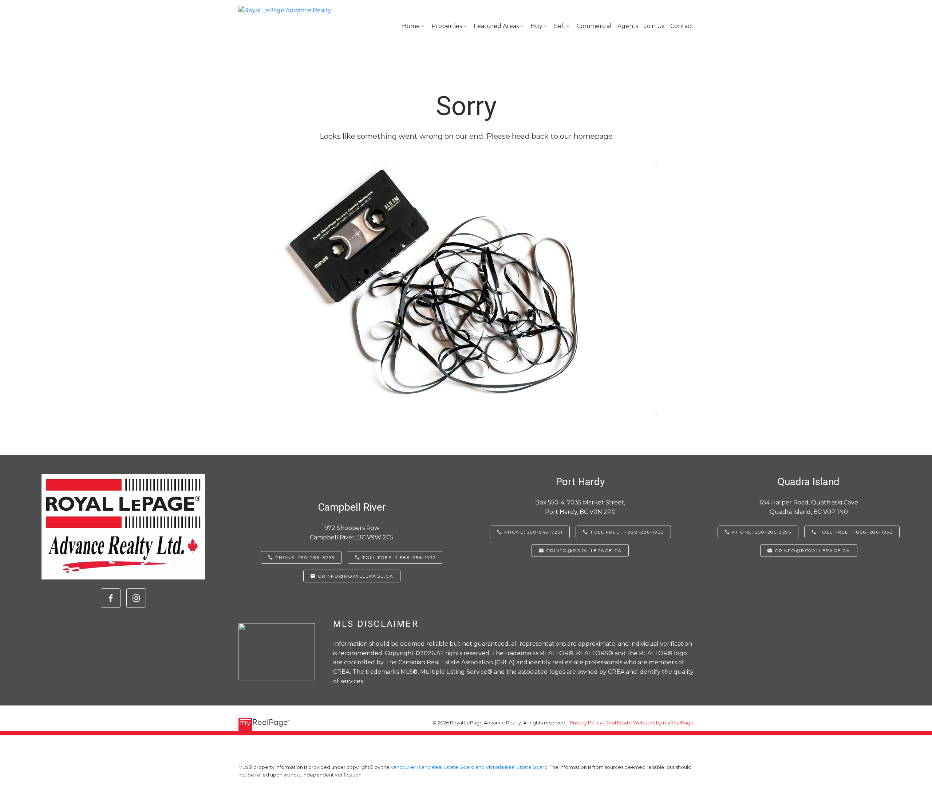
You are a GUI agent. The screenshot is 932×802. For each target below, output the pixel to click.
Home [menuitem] (411, 26)
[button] (111, 598)
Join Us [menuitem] (654, 26)
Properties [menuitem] (446, 26)
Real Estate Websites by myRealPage (649, 723)
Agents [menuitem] (627, 26)
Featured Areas (496, 26)
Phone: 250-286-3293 (305, 557)
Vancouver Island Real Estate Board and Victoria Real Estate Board (469, 767)
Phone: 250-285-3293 (761, 532)
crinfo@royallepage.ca (356, 576)
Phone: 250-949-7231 (533, 532)
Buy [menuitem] (536, 26)
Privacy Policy (586, 723)
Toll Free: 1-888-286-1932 (399, 557)
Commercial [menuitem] (594, 26)
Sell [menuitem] (559, 26)
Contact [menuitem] (682, 26)
